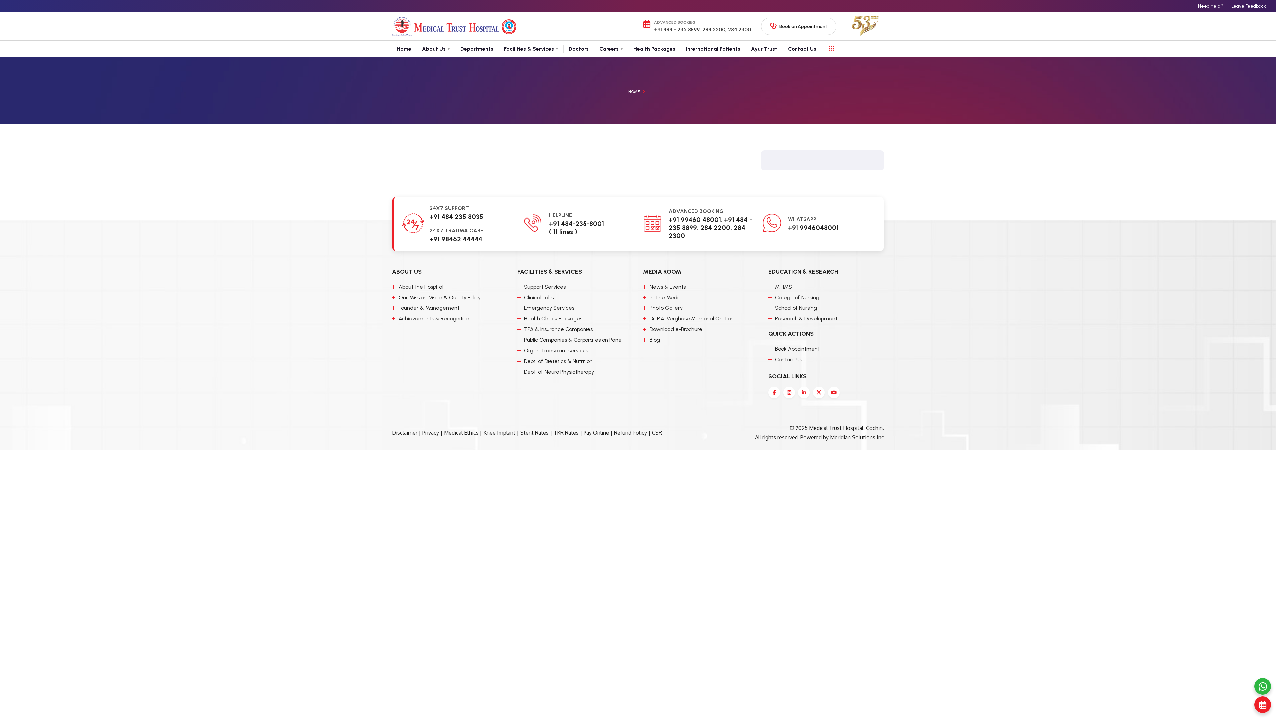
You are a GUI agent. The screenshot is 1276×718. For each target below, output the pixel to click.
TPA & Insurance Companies (558, 329)
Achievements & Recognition (434, 318)
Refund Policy (630, 432)
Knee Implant (499, 432)
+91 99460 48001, (696, 220)
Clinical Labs (539, 297)
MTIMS (783, 287)
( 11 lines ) (563, 232)
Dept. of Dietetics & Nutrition (558, 361)
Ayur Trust (764, 49)
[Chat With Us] (1262, 686)
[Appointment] (1262, 704)
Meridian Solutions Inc (857, 437)
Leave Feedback (1248, 6)
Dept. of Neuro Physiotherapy (559, 372)
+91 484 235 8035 (456, 217)
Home (404, 49)
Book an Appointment (803, 26)
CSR (657, 432)
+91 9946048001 (813, 228)
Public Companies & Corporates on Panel (573, 340)
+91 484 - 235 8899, (677, 29)
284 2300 (739, 29)
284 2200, (714, 29)
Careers (609, 49)
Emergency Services (549, 308)
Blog (655, 340)
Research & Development (806, 318)
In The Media (666, 297)
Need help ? (1210, 6)
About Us (434, 49)
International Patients (713, 49)
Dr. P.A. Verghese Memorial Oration (692, 318)
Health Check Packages (553, 318)
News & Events (668, 287)
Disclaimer (404, 432)
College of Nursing (797, 297)
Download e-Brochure (676, 329)
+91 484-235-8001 (576, 224)
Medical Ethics (461, 432)
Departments (476, 49)
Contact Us (802, 49)
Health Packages (654, 49)
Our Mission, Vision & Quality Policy (440, 297)
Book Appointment (797, 349)
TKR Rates (566, 432)
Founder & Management (429, 308)
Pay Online (596, 432)
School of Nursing (796, 308)
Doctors (579, 49)
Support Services (545, 287)
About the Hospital (421, 287)
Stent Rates (534, 432)
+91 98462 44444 (455, 239)
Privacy (430, 432)
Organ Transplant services (556, 350)
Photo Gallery (666, 308)
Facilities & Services (529, 49)
